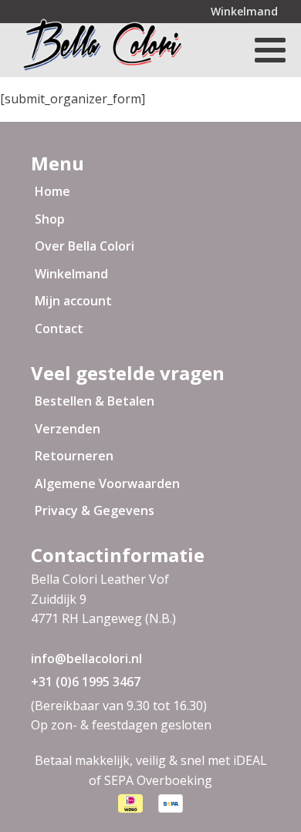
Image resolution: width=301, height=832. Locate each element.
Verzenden (67, 428)
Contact (59, 328)
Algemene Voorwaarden (107, 483)
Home (52, 191)
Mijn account (73, 300)
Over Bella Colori (84, 245)
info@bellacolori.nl (86, 658)
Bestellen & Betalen (94, 400)
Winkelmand (244, 11)
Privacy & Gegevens (94, 510)
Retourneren (74, 455)
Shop (50, 219)
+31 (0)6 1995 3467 (85, 681)
